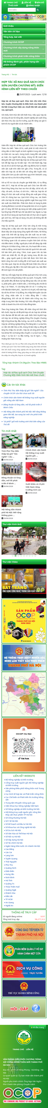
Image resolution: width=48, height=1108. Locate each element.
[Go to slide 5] (24, 555)
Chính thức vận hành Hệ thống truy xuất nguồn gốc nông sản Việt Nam (24, 399)
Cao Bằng (10, 849)
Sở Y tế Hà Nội (12, 821)
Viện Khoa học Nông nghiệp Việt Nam (22, 806)
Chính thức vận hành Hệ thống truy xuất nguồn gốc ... (36, 453)
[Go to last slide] (38, 590)
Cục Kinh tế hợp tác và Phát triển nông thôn (25, 794)
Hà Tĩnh (9, 880)
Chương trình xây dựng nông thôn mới (21, 49)
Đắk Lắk (9, 896)
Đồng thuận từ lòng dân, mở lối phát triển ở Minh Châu (22, 406)
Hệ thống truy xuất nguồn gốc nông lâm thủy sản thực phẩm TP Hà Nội (23, 813)
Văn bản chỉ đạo (11, 31)
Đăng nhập (34, 5)
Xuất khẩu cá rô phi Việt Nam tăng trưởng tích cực (35, 487)
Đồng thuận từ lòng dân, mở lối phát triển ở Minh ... (11, 480)
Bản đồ (40, 2)
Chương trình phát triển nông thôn (21, 56)
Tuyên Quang (11, 858)
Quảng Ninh (11, 868)
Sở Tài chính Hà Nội (14, 843)
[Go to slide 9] (35, 555)
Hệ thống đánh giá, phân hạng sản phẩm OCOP (21, 63)
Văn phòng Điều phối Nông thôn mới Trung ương (25, 789)
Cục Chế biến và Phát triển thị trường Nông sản (24, 798)
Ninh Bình (10, 877)
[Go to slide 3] (18, 556)
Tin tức (14, 74)
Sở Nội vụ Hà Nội (13, 836)
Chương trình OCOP (13, 42)
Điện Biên (10, 871)
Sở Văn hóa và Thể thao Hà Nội (19, 833)
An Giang (10, 902)
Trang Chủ (12, 2)
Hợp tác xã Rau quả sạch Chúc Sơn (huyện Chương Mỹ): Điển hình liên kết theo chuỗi (23, 373)
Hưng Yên (10, 874)
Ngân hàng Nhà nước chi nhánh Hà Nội (23, 846)
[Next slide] (43, 590)
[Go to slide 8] (32, 555)
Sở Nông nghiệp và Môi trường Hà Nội (22, 809)
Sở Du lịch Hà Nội (13, 830)
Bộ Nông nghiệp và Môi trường (19, 779)
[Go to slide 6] (27, 555)
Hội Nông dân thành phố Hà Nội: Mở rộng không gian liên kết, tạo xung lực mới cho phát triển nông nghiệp (24, 414)
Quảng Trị (10, 883)
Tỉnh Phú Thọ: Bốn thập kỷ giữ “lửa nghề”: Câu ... (10, 454)
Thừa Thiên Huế (12, 887)
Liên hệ (27, 2)
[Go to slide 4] (21, 555)
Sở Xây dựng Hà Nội (14, 840)
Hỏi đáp (14, 5)
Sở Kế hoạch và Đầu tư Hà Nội (19, 824)
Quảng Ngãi (11, 890)
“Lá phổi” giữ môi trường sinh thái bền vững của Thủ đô (24, 423)
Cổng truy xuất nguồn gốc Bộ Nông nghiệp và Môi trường (25, 784)
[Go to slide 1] (13, 555)
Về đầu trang (38, 1027)
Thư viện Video (10, 561)
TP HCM (9, 899)
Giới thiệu (8, 26)
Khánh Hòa (10, 893)
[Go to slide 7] (29, 555)
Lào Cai (9, 852)
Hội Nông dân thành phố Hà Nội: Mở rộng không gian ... (11, 512)
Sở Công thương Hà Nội (16, 818)
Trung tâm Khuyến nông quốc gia (20, 803)
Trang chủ (5, 74)
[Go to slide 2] (15, 555)
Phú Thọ (9, 865)
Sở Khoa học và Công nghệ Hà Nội (21, 827)
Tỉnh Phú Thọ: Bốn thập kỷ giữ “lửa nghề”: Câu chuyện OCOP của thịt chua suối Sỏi (23, 392)
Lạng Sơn (10, 855)
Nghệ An (9, 905)
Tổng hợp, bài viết (12, 37)
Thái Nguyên (11, 861)
